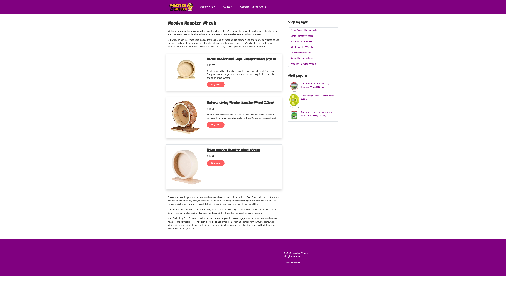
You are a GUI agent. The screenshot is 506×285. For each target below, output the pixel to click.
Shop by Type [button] (206, 7)
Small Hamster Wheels (301, 53)
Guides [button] (226, 7)
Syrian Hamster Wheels (302, 58)
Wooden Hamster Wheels (303, 64)
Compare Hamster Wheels (253, 7)
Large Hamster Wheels (302, 36)
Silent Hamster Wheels (302, 47)
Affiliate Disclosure (292, 262)
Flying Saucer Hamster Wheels (305, 30)
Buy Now (215, 85)
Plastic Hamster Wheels (302, 41)
